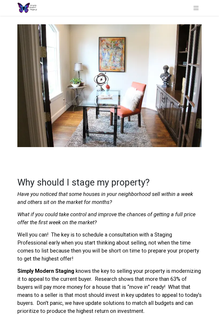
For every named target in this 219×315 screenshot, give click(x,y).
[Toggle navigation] (196, 8)
